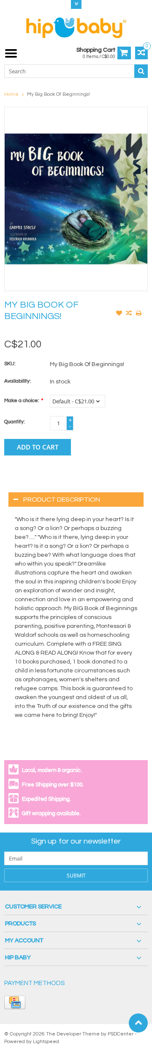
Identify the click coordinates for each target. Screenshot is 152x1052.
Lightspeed (46, 1041)
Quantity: (14, 422)
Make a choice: (23, 400)
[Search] (141, 71)
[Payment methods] (14, 1002)
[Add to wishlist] (119, 314)
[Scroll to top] (138, 1023)
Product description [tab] (61, 499)
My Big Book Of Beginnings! (58, 94)
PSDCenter (120, 1034)
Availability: (17, 381)
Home (11, 94)
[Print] (138, 314)
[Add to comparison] (129, 314)
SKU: (10, 363)
